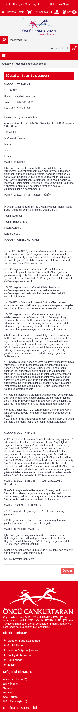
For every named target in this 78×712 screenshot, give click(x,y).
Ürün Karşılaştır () (15, 701)
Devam (67, 570)
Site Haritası (10, 696)
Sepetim (8, 688)
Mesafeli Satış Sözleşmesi (31, 63)
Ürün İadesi (10, 683)
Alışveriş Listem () (15, 679)
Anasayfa (7, 63)
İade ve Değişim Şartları (22, 650)
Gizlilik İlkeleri (15, 645)
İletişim (11, 664)
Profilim (7, 692)
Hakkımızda (14, 659)
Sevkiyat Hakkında (19, 655)
